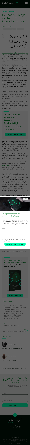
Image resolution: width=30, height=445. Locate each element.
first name (4, 228)
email (3, 234)
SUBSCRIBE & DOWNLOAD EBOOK (15, 244)
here (9, 241)
